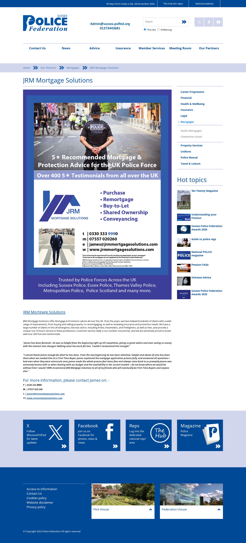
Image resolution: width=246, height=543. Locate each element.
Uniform (186, 151)
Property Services (191, 145)
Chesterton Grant (191, 136)
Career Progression (192, 92)
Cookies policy (37, 498)
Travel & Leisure (190, 163)
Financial (186, 97)
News (66, 48)
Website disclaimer (40, 502)
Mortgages (73, 67)
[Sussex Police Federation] (50, 24)
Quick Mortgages (191, 130)
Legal (184, 115)
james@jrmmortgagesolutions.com (46, 393)
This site (151, 29)
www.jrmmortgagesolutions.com (44, 398)
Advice (95, 48)
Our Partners (209, 48)
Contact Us (37, 48)
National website (204, 3)
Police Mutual (189, 157)
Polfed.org (166, 29)
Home (26, 67)
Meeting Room (180, 48)
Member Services (152, 48)
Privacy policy (36, 507)
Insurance (123, 48)
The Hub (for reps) (173, 3)
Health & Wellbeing (193, 104)
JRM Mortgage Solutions (44, 312)
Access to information (42, 489)
